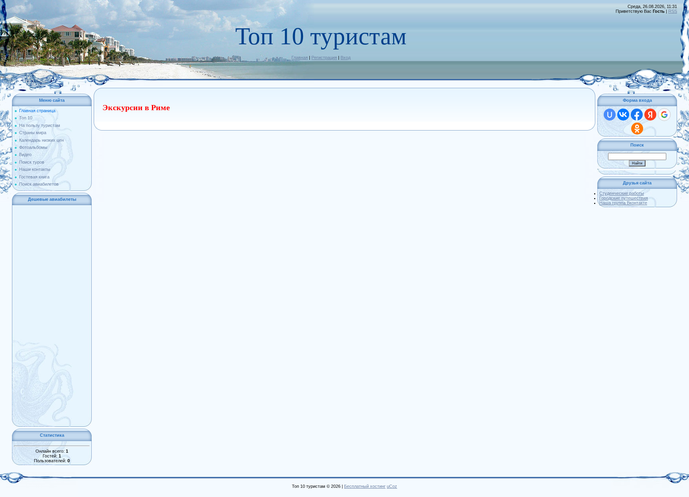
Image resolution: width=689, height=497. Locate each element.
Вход (345, 57)
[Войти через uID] (610, 115)
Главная (299, 57)
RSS (672, 11)
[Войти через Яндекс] (650, 115)
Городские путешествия (623, 198)
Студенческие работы (621, 193)
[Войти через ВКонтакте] (623, 115)
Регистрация (324, 57)
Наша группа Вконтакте (623, 202)
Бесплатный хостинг (365, 486)
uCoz (392, 486)
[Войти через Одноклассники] (637, 129)
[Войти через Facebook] (637, 115)
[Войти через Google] (664, 114)
